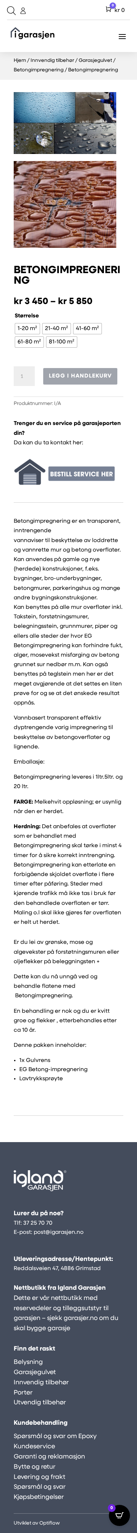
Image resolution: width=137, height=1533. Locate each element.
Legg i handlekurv (80, 376)
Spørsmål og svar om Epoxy (55, 1437)
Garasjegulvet (95, 60)
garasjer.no (81, 1318)
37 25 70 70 (37, 1223)
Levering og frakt (39, 1477)
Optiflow (49, 1523)
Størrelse (27, 316)
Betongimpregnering (39, 70)
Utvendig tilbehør (40, 1403)
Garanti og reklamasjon (49, 1457)
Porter (23, 1393)
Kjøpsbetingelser (39, 1497)
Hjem (20, 60)
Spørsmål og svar (40, 1487)
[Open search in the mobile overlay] (10, 10)
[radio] (27, 328)
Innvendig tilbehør (52, 60)
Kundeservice (34, 1447)
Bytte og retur (35, 1467)
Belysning (28, 1362)
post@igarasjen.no (59, 1232)
